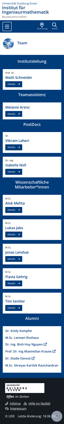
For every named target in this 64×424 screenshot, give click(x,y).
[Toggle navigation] (7, 26)
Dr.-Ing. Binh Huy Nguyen (24, 344)
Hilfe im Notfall (39, 403)
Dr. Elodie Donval (18, 358)
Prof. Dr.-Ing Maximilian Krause (28, 351)
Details (11, 84)
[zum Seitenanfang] (56, 416)
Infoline (15, 403)
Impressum (18, 408)
